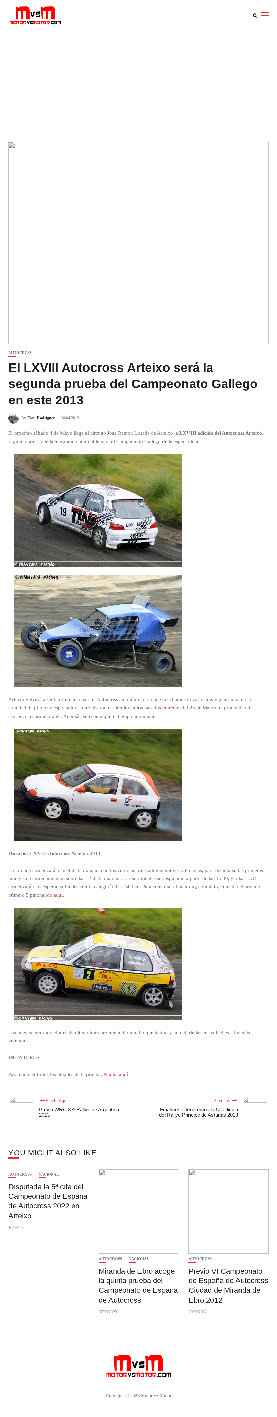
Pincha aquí (115, 1074)
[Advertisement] (138, 81)
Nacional (49, 1174)
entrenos (171, 707)
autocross (20, 353)
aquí (58, 895)
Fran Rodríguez (41, 418)
